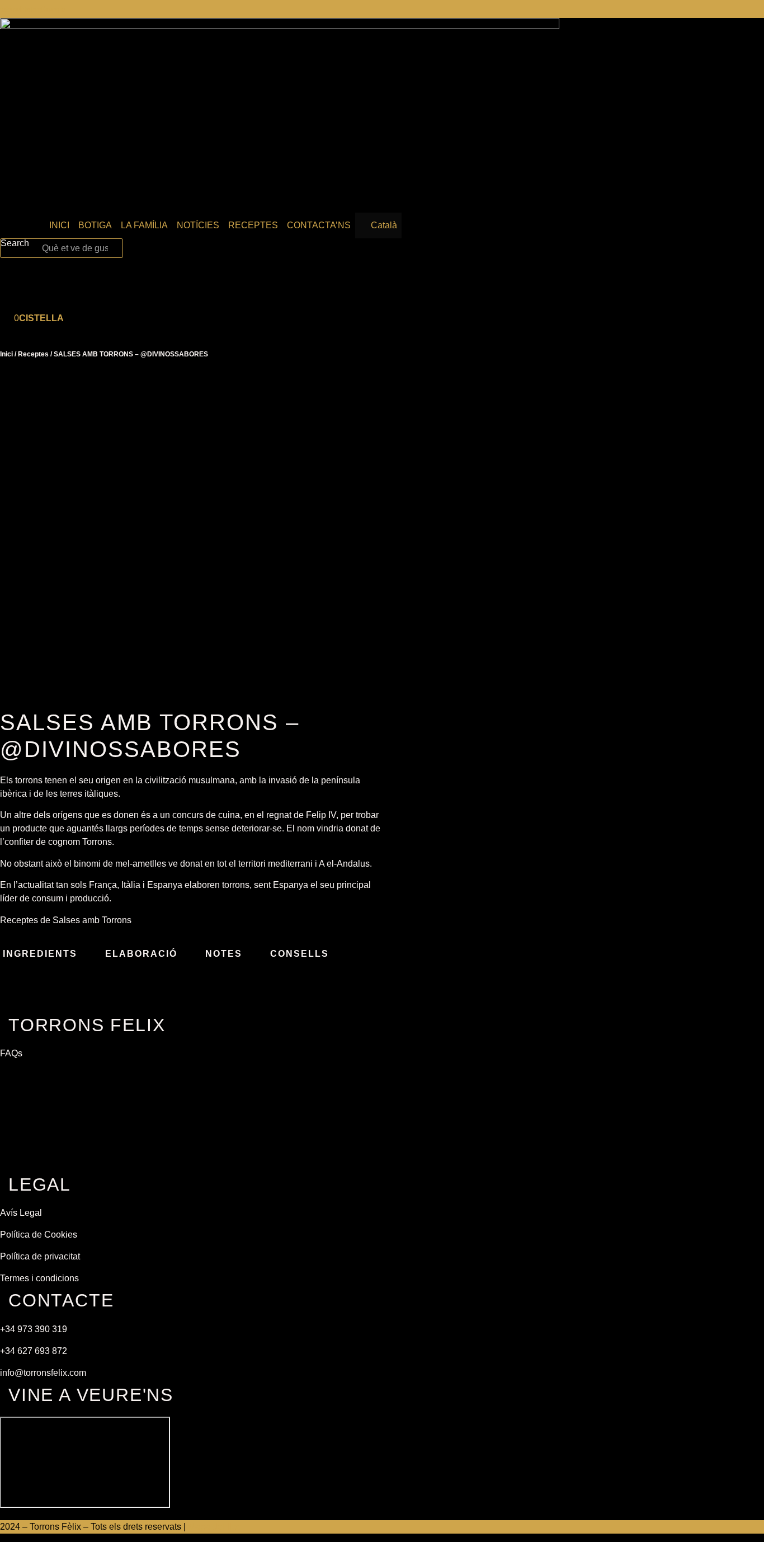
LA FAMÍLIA (144, 225)
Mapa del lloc (214, 1526)
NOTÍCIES (198, 225)
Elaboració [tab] (141, 953)
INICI (59, 225)
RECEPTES (253, 225)
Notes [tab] (223, 953)
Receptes (33, 354)
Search (15, 243)
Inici (6, 354)
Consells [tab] (299, 953)
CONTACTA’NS (319, 225)
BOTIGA (95, 225)
